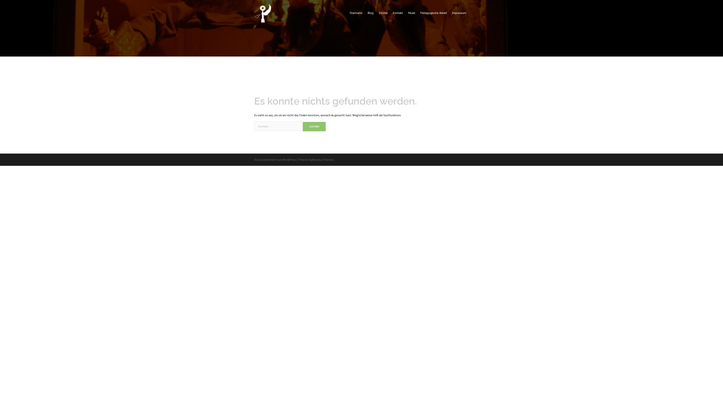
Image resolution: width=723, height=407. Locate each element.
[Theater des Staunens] (263, 13)
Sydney (313, 159)
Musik (411, 13)
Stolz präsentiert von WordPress (275, 159)
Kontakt (398, 13)
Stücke (383, 13)
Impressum (459, 13)
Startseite (356, 13)
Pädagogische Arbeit (433, 13)
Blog (371, 13)
